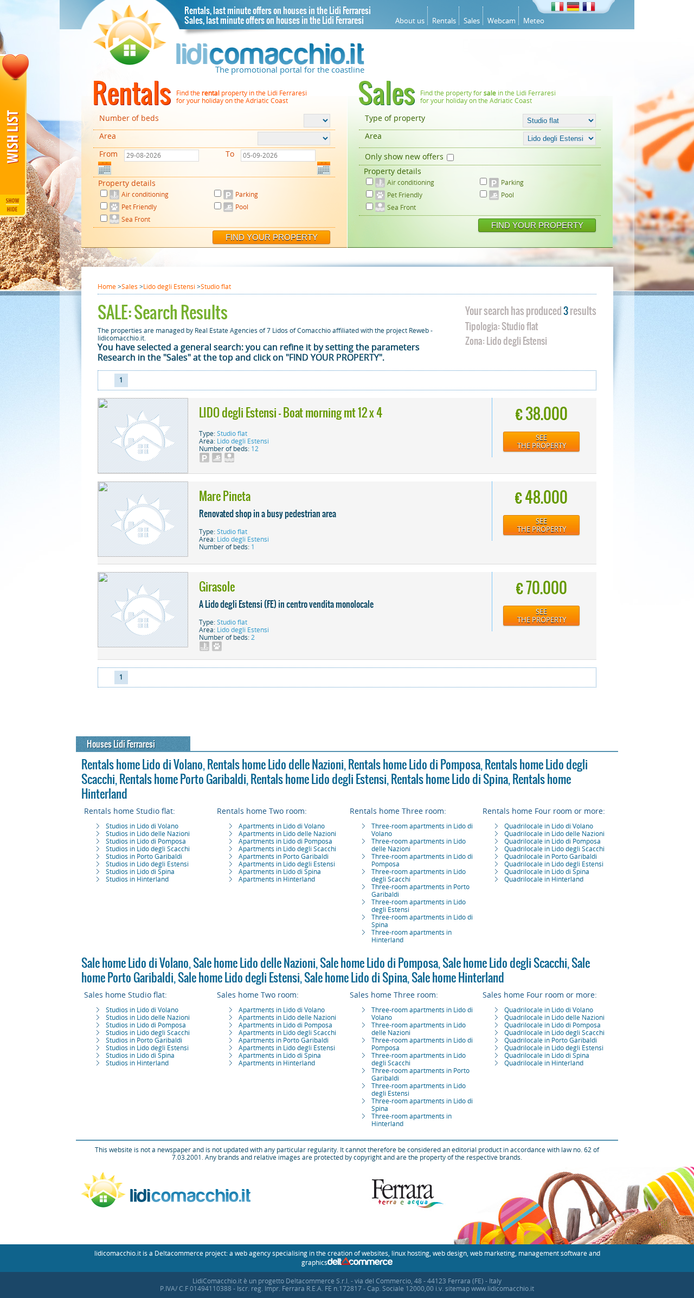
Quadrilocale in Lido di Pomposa (552, 841)
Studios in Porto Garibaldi (144, 856)
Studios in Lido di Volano (142, 826)
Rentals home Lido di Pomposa (414, 764)
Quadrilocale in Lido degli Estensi (553, 864)
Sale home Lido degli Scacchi (504, 963)
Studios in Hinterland (137, 879)
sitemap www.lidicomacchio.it (489, 1289)
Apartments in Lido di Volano (282, 826)
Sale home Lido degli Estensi (239, 977)
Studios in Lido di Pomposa (146, 841)
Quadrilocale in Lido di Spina (546, 872)
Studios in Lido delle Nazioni (148, 834)
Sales (472, 21)
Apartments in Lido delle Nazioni (287, 834)
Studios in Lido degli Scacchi (148, 849)
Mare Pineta (224, 496)
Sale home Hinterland (458, 977)
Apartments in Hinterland (277, 879)
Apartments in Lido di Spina (280, 872)
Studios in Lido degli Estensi (147, 864)
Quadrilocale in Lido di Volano (548, 826)
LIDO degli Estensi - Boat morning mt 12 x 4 (290, 412)
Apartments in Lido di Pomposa (285, 841)
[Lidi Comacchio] (228, 62)
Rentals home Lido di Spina (449, 779)
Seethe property (541, 442)
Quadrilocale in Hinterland (543, 879)
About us (410, 21)
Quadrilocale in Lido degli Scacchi (554, 849)
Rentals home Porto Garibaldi (182, 779)
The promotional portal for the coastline (289, 70)
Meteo (533, 21)
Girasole (217, 587)
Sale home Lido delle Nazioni (254, 963)
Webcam (501, 21)
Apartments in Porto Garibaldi (284, 856)
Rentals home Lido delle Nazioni (275, 764)
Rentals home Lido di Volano (142, 764)
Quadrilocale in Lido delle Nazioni (554, 834)
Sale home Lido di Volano (135, 963)
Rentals (444, 21)
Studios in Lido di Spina (140, 872)
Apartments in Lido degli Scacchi (287, 849)
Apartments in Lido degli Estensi (287, 864)
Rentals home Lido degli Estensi (318, 779)
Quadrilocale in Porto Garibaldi (550, 856)
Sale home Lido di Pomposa (379, 963)
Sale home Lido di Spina (355, 977)
